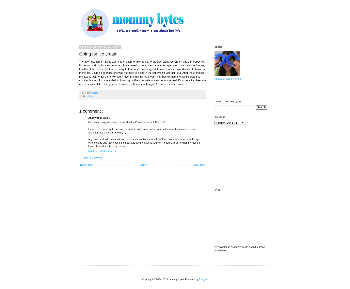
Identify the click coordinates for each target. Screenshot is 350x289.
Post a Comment (93, 158)
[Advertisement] (244, 156)
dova (91, 96)
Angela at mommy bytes (227, 78)
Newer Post (86, 164)
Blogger (203, 279)
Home (143, 164)
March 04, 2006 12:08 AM (102, 150)
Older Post (199, 164)
